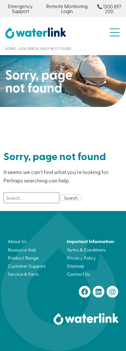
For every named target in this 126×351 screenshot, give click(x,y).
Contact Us (78, 274)
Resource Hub (22, 250)
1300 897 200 (112, 9)
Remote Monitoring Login (67, 8)
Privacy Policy (81, 258)
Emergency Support (20, 8)
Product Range (23, 258)
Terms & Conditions (86, 250)
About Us (17, 241)
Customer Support (27, 266)
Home (10, 48)
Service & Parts (23, 274)
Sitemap (75, 266)
